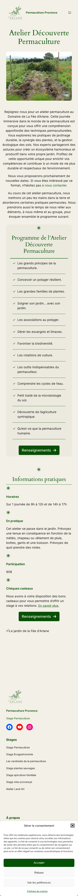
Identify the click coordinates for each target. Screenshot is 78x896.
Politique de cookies (37, 891)
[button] (72, 825)
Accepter (39, 862)
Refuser (39, 872)
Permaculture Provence (41, 12)
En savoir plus (48, 605)
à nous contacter (54, 185)
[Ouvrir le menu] (69, 12)
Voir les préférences (39, 882)
